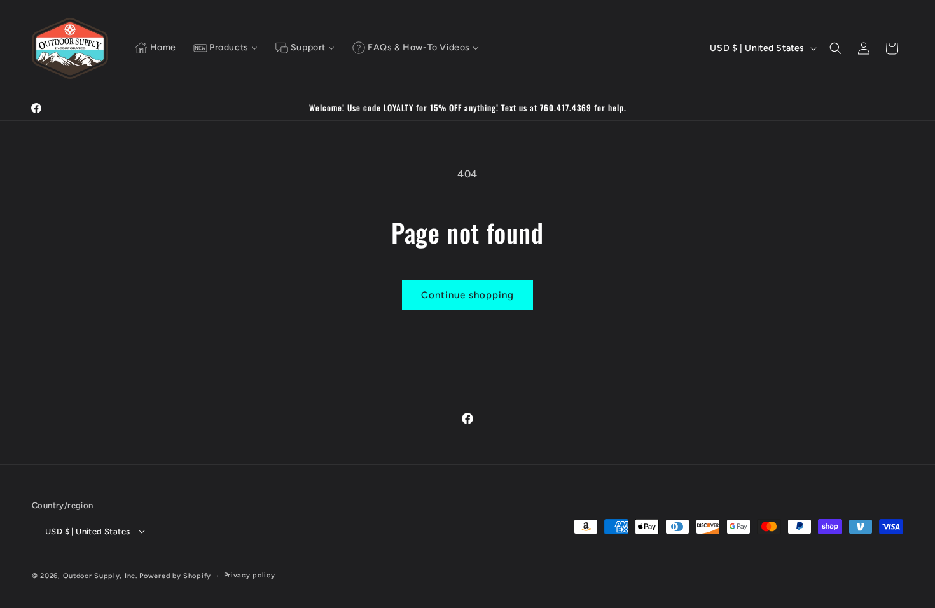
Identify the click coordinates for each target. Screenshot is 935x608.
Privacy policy (249, 575)
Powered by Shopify (175, 576)
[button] (836, 48)
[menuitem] (155, 48)
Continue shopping (467, 295)
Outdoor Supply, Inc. (100, 576)
